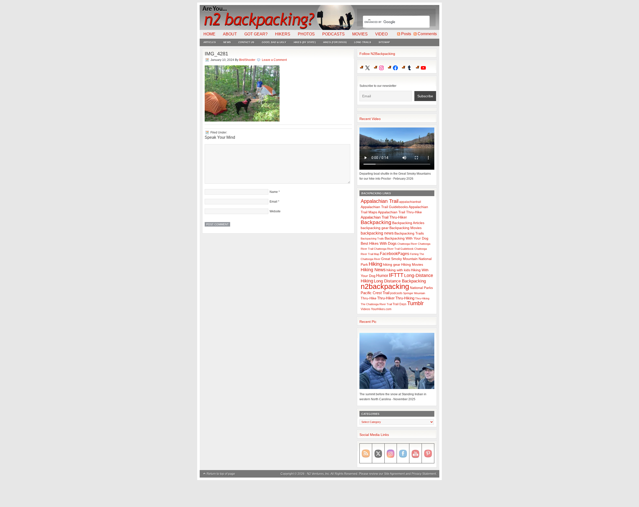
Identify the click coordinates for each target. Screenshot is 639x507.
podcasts (396, 293)
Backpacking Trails (409, 233)
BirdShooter (247, 60)
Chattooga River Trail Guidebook (394, 248)
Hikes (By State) (305, 42)
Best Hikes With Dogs (379, 243)
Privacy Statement (424, 474)
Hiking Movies (412, 264)
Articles (209, 42)
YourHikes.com (381, 309)
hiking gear (391, 264)
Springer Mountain (414, 293)
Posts (406, 34)
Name (274, 192)
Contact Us (246, 42)
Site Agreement (394, 474)
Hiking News (373, 269)
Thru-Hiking (404, 298)
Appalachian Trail (379, 201)
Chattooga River (407, 243)
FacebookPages (394, 254)
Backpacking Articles (408, 223)
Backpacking (376, 222)
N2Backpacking (278, 17)
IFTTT (396, 275)
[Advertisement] (319, 494)
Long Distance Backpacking (400, 281)
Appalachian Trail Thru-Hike (400, 212)
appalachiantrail (410, 202)
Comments (427, 34)
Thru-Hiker (386, 298)
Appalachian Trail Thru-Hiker (384, 217)
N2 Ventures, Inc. (318, 474)
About (230, 34)
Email (273, 201)
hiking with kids (398, 270)
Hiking (375, 264)
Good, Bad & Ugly (274, 42)
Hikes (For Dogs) (335, 42)
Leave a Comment (274, 60)
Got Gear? (256, 34)
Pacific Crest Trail (375, 293)
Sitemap (384, 42)
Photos (306, 34)
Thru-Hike (368, 298)
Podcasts (333, 34)
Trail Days (399, 304)
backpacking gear (375, 228)
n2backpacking (385, 286)
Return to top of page (221, 474)
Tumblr (415, 303)
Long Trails (362, 42)
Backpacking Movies (405, 228)
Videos (365, 309)
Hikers (282, 34)
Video (381, 34)
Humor (382, 275)
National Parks (421, 288)
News (227, 42)
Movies (360, 34)
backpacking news (377, 233)
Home (209, 34)
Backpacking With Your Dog (406, 238)
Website (275, 211)
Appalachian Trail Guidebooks (384, 207)
